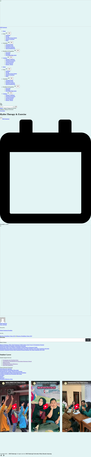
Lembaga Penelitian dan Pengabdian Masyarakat (11, 374)
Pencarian (2, 337)
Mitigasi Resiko (6, 362)
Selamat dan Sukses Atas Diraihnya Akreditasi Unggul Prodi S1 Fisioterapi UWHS (18, 347)
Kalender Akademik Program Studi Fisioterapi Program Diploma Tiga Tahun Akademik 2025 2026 (22, 350)
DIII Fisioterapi (3, 27)
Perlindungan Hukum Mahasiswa (10, 364)
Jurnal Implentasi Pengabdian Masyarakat (9, 370)
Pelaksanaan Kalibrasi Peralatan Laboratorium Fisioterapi (13, 346)
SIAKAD (2, 377)
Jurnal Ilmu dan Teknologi (6, 368)
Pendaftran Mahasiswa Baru (6, 379)
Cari (88, 339)
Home (1, 108)
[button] (14, 107)
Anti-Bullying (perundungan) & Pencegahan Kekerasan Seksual (17, 361)
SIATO (1, 376)
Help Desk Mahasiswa (8, 365)
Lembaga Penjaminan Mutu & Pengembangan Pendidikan (13, 372)
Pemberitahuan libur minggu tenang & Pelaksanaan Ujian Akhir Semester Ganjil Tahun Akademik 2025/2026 (24, 348)
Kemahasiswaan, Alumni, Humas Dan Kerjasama (11, 371)
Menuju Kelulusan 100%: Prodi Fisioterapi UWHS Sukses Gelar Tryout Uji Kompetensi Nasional (22, 344)
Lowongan (2, 110)
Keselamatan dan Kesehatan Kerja (10, 360)
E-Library (2, 375)
